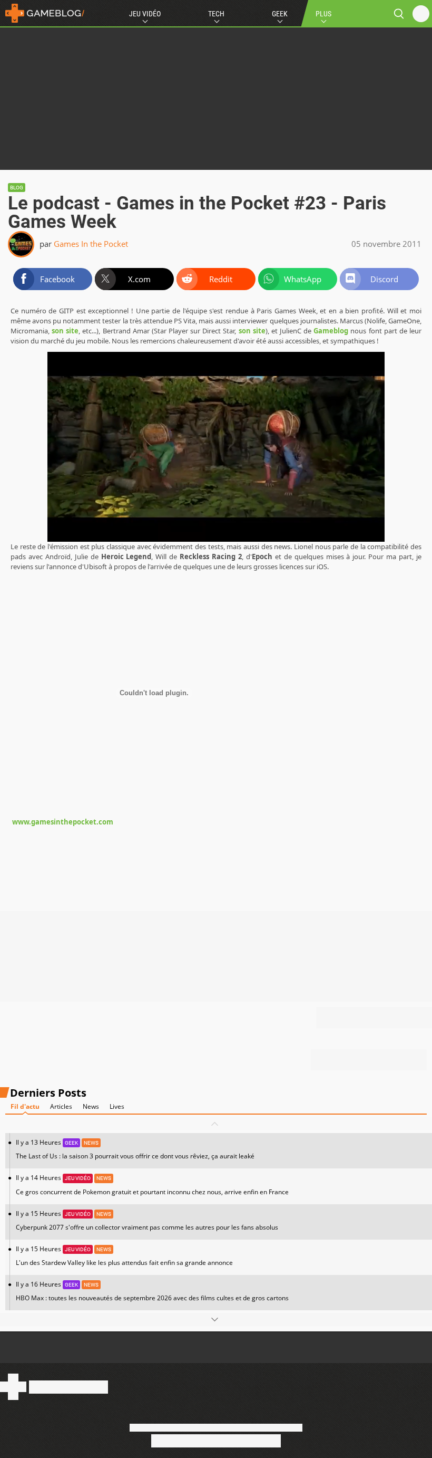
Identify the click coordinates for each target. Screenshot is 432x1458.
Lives (117, 1106)
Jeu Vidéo (145, 13)
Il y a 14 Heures (152, 1184)
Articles (61, 1106)
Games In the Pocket (91, 243)
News (91, 1106)
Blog (16, 187)
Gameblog (330, 330)
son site (65, 330)
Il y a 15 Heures (147, 1220)
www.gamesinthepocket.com (62, 822)
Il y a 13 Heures (135, 1149)
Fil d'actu (25, 1106)
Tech (216, 13)
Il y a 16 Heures (152, 1291)
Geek (280, 13)
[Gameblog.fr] (42, 13)
